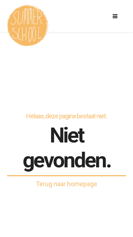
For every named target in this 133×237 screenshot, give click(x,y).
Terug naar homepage (66, 184)
